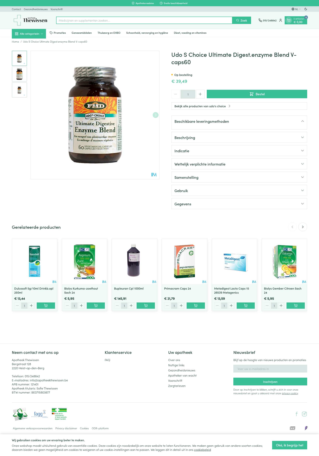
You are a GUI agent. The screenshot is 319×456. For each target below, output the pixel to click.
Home (15, 41)
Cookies (84, 428)
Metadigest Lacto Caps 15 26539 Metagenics (231, 290)
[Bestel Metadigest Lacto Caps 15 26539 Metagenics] (246, 305)
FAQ (107, 360)
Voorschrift (57, 9)
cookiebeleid (202, 450)
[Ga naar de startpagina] (30, 20)
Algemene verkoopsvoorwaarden (32, 428)
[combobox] (144, 20)
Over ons (174, 360)
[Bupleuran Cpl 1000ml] (134, 261)
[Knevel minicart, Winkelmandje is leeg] (288, 20)
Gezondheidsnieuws (36, 9)
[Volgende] (156, 115)
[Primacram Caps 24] (184, 261)
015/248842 (32, 376)
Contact (16, 9)
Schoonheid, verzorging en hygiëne (147, 32)
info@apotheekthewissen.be (49, 380)
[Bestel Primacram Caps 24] (196, 305)
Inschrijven (270, 382)
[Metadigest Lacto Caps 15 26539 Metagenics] (234, 261)
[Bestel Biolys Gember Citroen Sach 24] (296, 305)
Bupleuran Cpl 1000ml (129, 288)
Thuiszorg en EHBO (109, 32)
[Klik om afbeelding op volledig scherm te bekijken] (95, 115)
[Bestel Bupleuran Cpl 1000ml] (146, 305)
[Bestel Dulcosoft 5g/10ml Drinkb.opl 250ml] (46, 305)
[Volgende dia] (302, 226)
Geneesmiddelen (82, 32)
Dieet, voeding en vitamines (190, 32)
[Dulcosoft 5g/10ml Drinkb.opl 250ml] (34, 261)
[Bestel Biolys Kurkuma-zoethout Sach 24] (96, 305)
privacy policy (290, 393)
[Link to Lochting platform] (306, 428)
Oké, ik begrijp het (289, 445)
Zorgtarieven (177, 386)
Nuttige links (176, 365)
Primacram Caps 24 (177, 288)
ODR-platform (100, 428)
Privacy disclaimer (66, 428)
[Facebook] (296, 414)
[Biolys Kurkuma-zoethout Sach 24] (84, 261)
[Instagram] (304, 414)
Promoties (60, 32)
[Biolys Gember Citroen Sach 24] (284, 261)
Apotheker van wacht (182, 375)
